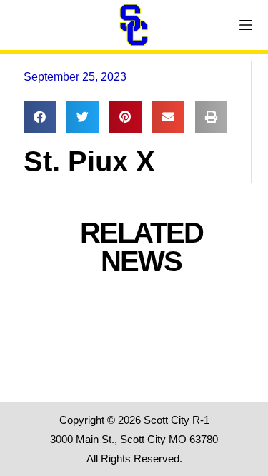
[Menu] (245, 25)
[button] (40, 117)
